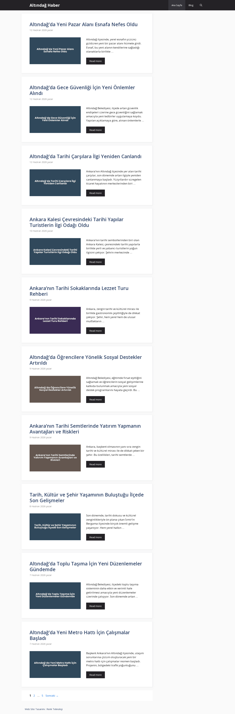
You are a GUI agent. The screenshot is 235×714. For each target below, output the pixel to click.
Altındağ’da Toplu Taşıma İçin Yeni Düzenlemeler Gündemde (86, 566)
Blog (190, 5)
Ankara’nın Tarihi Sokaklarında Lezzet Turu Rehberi (79, 291)
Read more (95, 61)
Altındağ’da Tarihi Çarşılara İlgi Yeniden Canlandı (85, 156)
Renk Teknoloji (55, 709)
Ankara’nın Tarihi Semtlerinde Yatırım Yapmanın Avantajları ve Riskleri (85, 429)
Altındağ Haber (45, 5)
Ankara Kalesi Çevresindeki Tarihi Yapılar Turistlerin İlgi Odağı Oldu (77, 222)
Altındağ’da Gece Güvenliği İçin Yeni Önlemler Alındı (82, 90)
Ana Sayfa (177, 5)
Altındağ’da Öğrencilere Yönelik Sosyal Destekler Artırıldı (86, 360)
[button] (201, 5)
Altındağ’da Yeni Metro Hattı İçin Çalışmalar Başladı (80, 635)
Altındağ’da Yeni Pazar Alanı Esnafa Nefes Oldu (84, 24)
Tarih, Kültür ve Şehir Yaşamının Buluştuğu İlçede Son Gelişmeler (87, 497)
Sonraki (52, 695)
